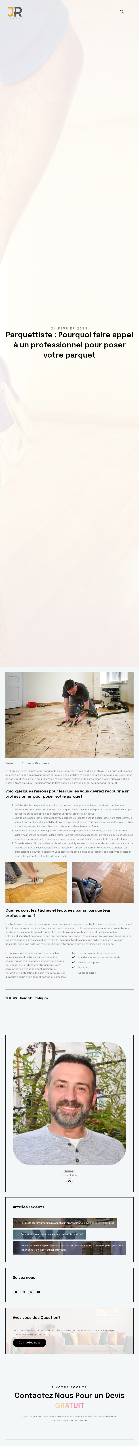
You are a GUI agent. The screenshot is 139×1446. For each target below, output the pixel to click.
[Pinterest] (31, 1292)
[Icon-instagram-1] (23, 1292)
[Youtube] (38, 1292)
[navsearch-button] (121, 12)
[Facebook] (69, 1181)
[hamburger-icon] (131, 13)
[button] (9, 883)
